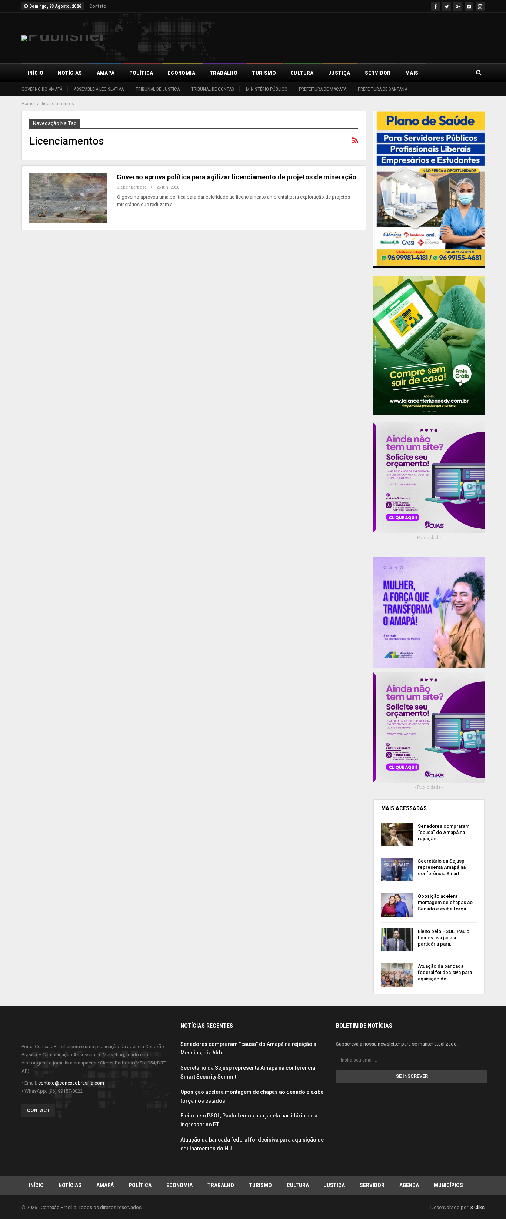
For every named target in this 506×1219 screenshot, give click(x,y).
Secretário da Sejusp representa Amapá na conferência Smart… (442, 867)
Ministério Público (266, 89)
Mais (412, 73)
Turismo (264, 73)
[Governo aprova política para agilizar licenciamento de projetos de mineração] (68, 198)
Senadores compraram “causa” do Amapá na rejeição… (443, 832)
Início (35, 73)
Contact (38, 1110)
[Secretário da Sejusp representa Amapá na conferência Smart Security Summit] (397, 869)
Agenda (409, 1185)
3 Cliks (477, 1207)
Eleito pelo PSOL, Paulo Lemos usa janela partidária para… (443, 938)
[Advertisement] (350, 36)
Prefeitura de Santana (382, 89)
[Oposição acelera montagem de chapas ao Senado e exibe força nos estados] (397, 905)
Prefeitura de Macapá (322, 89)
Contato (97, 6)
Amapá (106, 73)
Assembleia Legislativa (99, 89)
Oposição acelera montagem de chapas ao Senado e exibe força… (445, 902)
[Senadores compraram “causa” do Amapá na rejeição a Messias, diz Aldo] (397, 835)
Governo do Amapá (41, 89)
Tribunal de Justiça (158, 89)
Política (141, 73)
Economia (181, 73)
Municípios (448, 1185)
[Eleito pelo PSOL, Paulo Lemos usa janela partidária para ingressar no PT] (397, 940)
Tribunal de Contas (212, 89)
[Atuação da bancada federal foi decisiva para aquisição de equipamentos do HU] (397, 975)
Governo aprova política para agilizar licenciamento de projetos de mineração (236, 177)
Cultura (302, 73)
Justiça (339, 73)
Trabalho (223, 73)
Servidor (378, 73)
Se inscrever (412, 1076)
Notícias (70, 73)
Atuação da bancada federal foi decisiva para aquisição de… (445, 972)
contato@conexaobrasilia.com (71, 1083)
